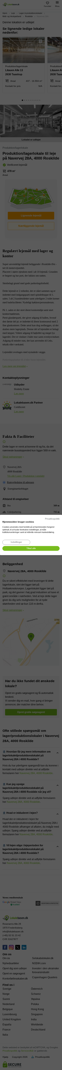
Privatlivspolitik (52, 519)
